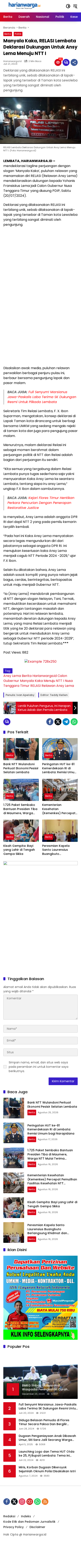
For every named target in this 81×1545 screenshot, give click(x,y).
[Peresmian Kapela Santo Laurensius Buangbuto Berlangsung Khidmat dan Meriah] (60, 831)
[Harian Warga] (24, 6)
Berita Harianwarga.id (39, 675)
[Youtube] (29, 1501)
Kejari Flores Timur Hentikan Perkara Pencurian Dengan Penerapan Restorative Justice (40, 502)
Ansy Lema (12, 675)
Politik (18, 34)
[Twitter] (57, 721)
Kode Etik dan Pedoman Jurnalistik (29, 1522)
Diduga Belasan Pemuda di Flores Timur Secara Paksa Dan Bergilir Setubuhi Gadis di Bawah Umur (44, 1422)
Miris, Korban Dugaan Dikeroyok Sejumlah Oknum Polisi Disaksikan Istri (47, 1469)
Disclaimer (37, 1527)
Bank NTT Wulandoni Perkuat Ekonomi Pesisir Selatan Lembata (21, 768)
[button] (68, 6)
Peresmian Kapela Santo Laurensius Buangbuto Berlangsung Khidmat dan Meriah (58, 850)
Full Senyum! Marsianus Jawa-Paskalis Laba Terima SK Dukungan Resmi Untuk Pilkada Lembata (41, 397)
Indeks (26, 1516)
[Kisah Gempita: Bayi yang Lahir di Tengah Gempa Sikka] (21, 831)
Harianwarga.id (12, 61)
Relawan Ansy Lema (58, 685)
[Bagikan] (74, 62)
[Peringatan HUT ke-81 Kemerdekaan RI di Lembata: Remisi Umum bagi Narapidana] (60, 749)
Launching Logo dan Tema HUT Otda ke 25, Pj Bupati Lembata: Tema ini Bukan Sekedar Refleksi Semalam (46, 1454)
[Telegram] (66, 721)
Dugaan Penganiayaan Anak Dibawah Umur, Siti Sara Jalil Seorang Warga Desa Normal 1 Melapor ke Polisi (47, 1438)
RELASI (35, 685)
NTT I (60, 680)
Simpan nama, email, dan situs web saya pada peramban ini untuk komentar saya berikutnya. (38, 1066)
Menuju (49, 680)
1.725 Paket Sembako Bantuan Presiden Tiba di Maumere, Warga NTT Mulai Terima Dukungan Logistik (20, 809)
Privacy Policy (13, 1527)
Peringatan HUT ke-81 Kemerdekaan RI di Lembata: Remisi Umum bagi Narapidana (59, 768)
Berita (7, 34)
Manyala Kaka (31, 680)
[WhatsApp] (74, 721)
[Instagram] (22, 1501)
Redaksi (9, 1516)
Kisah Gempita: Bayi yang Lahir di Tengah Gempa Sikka (19, 850)
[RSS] (45, 1501)
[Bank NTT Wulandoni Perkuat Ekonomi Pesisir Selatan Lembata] (21, 749)
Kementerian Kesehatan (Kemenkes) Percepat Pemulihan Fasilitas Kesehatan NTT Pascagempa (58, 809)
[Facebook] (49, 721)
